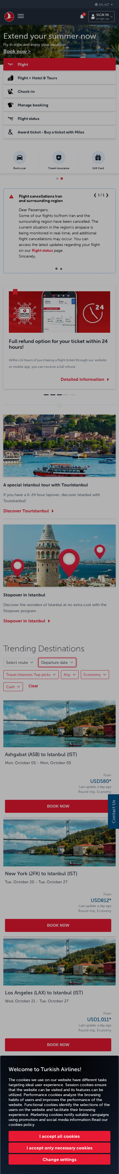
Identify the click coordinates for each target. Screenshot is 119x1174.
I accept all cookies (59, 1136)
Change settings (59, 1159)
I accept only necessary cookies (59, 1147)
